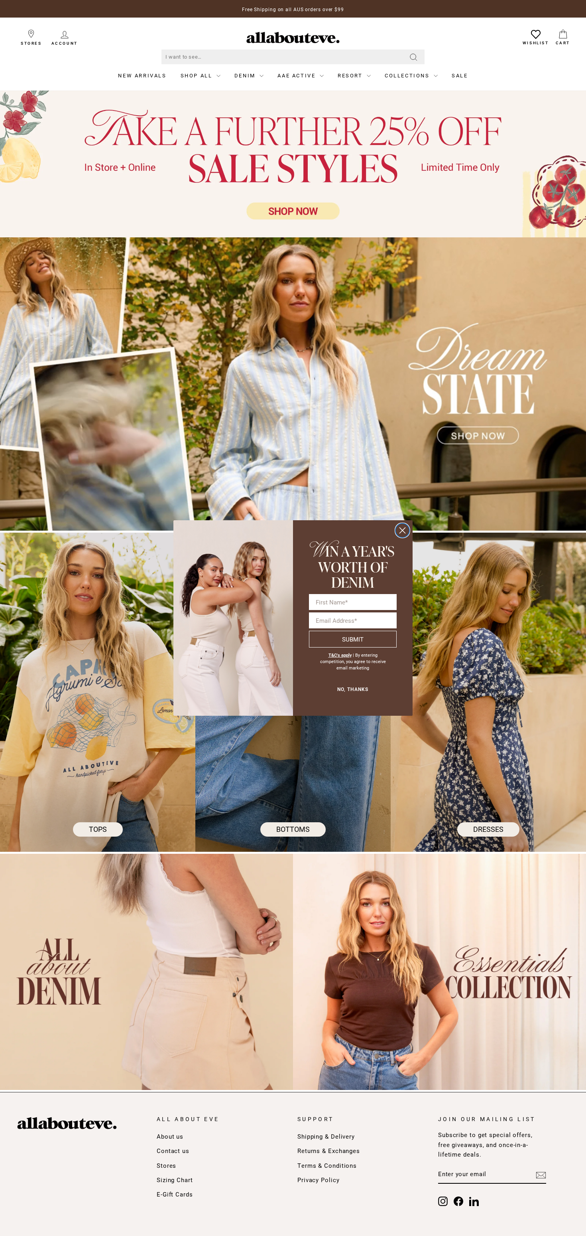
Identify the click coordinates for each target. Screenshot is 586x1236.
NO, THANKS (352, 689)
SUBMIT (353, 639)
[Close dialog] (402, 530)
